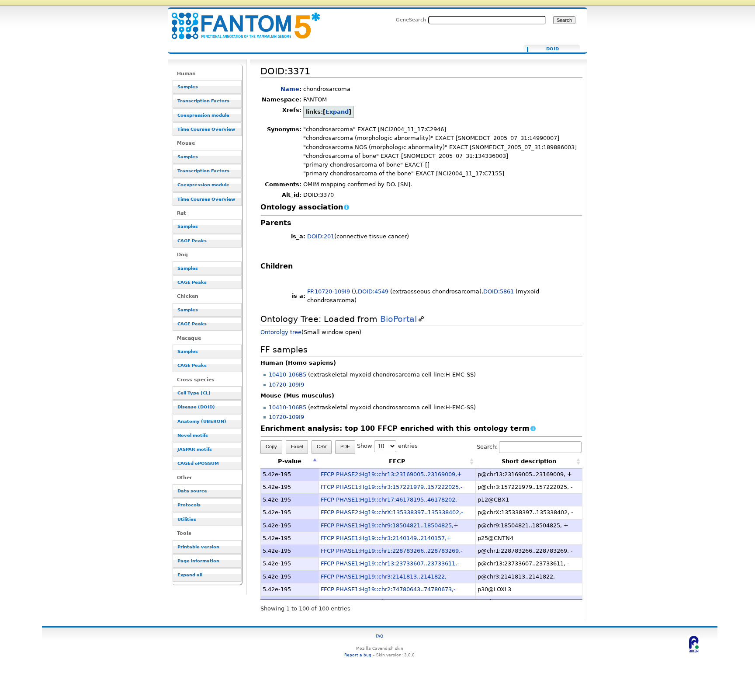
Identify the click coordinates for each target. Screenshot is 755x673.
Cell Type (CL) (194, 393)
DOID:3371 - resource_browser (240, 20)
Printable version (198, 546)
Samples (187, 86)
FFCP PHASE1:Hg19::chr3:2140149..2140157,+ (386, 538)
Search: (487, 446)
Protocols (189, 504)
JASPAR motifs (194, 449)
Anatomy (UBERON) (201, 421)
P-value (289, 461)
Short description (529, 461)
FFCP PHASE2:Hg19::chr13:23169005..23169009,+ (391, 474)
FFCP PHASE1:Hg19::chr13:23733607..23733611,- (390, 563)
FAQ (379, 636)
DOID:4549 (373, 291)
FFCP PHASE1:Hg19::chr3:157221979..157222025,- (392, 487)
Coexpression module (203, 115)
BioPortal (398, 319)
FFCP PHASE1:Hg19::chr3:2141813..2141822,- (385, 576)
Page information (198, 560)
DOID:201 (320, 236)
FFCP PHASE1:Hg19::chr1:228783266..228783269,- (392, 550)
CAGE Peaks (192, 240)
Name (290, 89)
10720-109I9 (286, 384)
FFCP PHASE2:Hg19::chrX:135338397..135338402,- (392, 512)
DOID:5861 (498, 291)
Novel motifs (192, 435)
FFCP (397, 461)
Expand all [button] (189, 574)
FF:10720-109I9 (328, 291)
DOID (552, 49)
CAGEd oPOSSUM (198, 463)
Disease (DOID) (196, 406)
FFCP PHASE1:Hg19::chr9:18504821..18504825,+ (389, 525)
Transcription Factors (203, 100)
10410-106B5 (287, 374)
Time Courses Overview (206, 129)
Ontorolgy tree (280, 332)
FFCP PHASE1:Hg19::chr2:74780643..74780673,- (388, 589)
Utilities (186, 519)
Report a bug (357, 654)
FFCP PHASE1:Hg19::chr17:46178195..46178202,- (390, 499)
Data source (192, 490)
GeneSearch (411, 20)
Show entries (387, 446)
